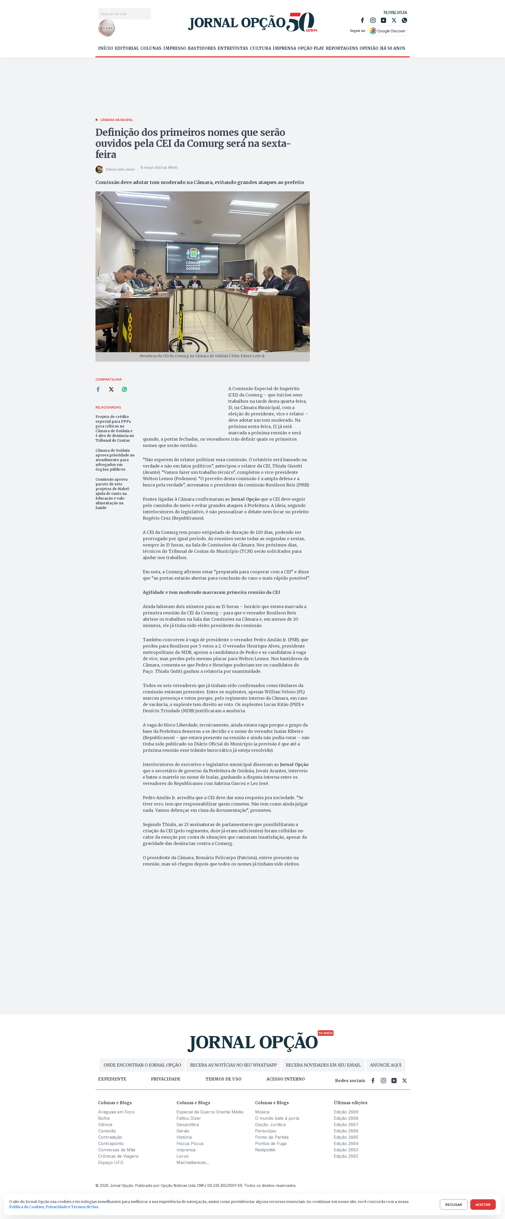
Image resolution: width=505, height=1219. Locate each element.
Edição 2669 (346, 1111)
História (184, 1137)
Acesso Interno (285, 1079)
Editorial (127, 48)
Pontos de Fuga (270, 1143)
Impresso (174, 48)
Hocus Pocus (190, 1143)
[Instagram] (373, 20)
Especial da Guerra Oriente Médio (210, 1111)
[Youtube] (383, 20)
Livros (182, 1156)
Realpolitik (265, 1149)
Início (105, 48)
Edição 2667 (346, 1124)
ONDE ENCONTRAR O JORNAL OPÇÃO (142, 1065)
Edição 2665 (346, 1137)
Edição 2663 (346, 1149)
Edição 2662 (346, 1156)
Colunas (150, 48)
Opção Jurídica (270, 1124)
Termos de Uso (84, 1207)
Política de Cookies (26, 1207)
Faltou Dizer (188, 1118)
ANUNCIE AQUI (385, 1065)
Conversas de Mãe (116, 1149)
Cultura (260, 48)
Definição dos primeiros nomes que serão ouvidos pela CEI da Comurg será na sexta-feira (193, 144)
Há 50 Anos (392, 48)
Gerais (182, 1130)
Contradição (110, 1137)
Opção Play (311, 48)
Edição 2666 (346, 1130)
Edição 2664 (346, 1143)
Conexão (107, 1130)
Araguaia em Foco (116, 1111)
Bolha (104, 1118)
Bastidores (202, 48)
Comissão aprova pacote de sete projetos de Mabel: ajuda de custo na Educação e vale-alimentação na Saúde (112, 493)
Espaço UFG (110, 1162)
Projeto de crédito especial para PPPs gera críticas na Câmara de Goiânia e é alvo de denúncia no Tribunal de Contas (114, 429)
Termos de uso (223, 1079)
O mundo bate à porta (277, 1118)
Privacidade (165, 1079)
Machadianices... (192, 1162)
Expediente (112, 1079)
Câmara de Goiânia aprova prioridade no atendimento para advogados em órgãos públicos (115, 460)
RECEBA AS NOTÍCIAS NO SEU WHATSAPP (233, 1065)
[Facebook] (362, 20)
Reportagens (342, 48)
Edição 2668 (346, 1118)
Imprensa (284, 48)
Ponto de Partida (272, 1137)
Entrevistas (233, 48)
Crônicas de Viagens (118, 1156)
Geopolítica (187, 1124)
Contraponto (111, 1143)
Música (262, 1111)
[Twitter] (394, 20)
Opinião (369, 48)
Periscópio (265, 1130)
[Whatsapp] (404, 20)
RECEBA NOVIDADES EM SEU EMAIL (323, 1065)
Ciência (105, 1124)
